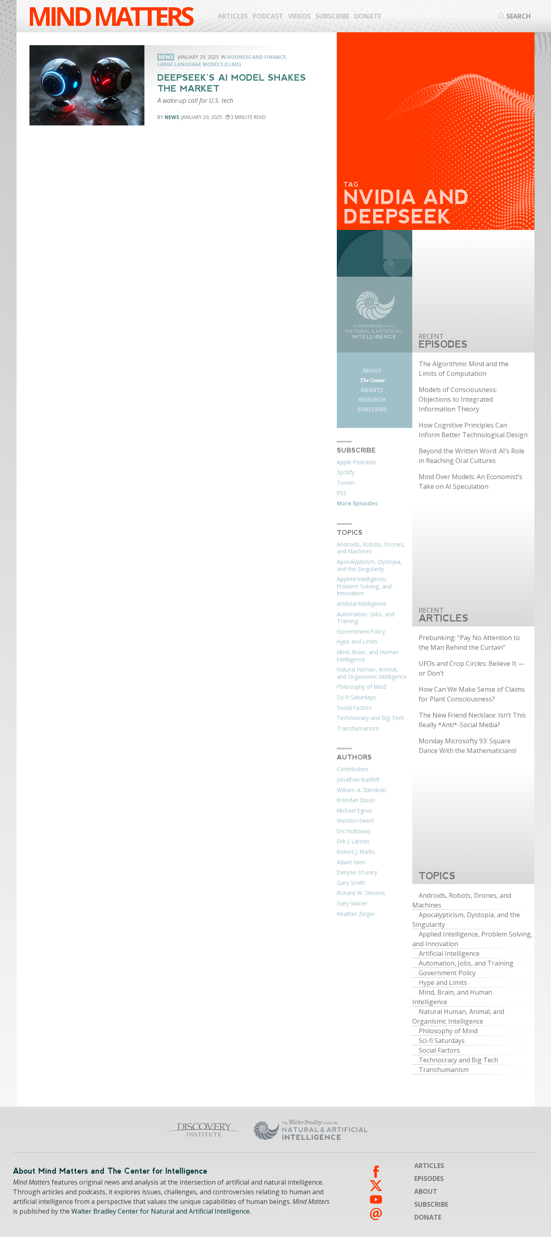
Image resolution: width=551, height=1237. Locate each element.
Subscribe (332, 16)
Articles (233, 16)
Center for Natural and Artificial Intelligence (368, 1130)
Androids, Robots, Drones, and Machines (371, 548)
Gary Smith (351, 883)
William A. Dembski (361, 790)
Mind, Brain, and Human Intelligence (368, 656)
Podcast (268, 16)
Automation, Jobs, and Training (365, 618)
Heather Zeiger (356, 914)
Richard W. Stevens (361, 893)
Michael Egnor (354, 810)
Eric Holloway (354, 831)
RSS (341, 493)
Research (372, 399)
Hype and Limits (357, 641)
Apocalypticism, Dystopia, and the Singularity (369, 565)
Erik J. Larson (353, 841)
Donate (367, 16)
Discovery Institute (156, 1130)
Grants (372, 390)
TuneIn (346, 482)
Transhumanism (358, 728)
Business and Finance (256, 57)
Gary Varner (352, 903)
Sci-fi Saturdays (356, 697)
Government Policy (361, 631)
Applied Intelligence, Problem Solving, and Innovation (364, 586)
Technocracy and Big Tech (370, 718)
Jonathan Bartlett (358, 779)
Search (518, 16)
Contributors (353, 769)
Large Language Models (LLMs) (199, 64)
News (172, 117)
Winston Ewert (355, 820)
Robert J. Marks (356, 851)
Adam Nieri (351, 862)
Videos (299, 16)
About (372, 370)
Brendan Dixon (356, 800)
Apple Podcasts (356, 462)
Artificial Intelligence (361, 603)
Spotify (346, 472)
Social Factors (354, 707)
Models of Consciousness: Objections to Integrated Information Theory (458, 399)
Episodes (429, 1178)
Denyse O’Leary (357, 872)
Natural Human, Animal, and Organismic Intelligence (372, 673)
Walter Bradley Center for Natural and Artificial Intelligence (160, 1211)
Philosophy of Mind (361, 686)
